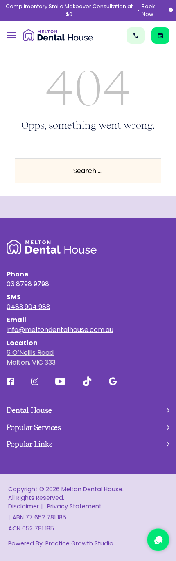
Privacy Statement (73, 506)
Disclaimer (23, 506)
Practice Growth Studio (79, 543)
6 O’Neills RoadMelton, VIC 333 (31, 357)
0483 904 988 (28, 307)
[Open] (11, 35)
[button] (88, 410)
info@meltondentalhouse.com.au (60, 329)
